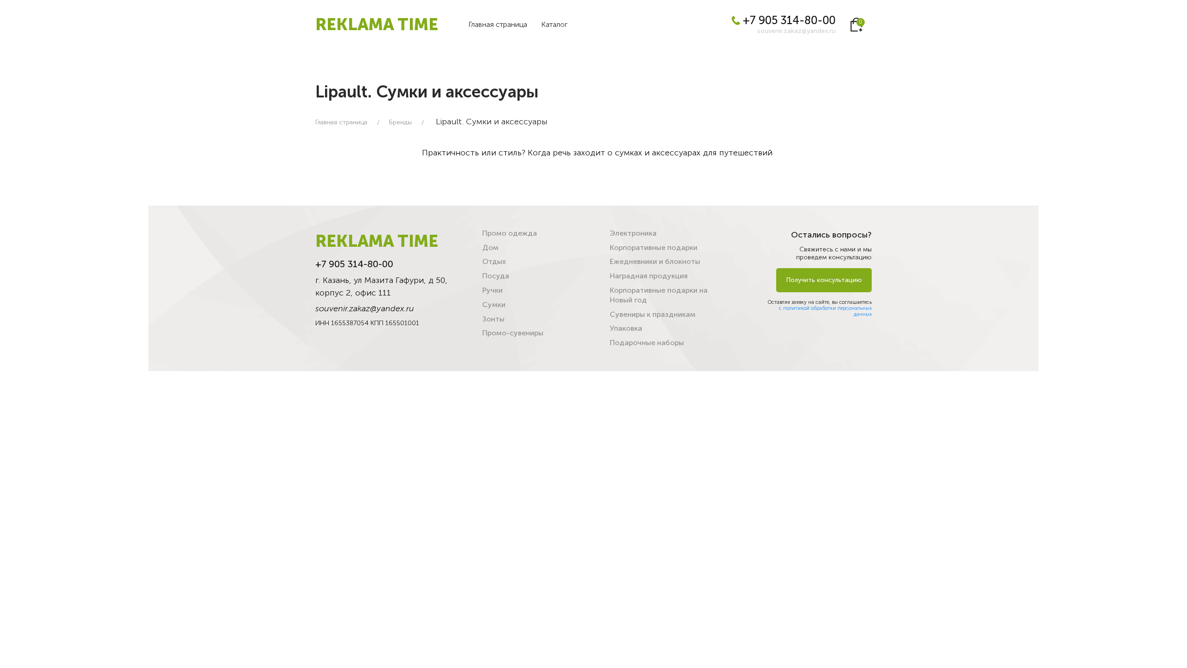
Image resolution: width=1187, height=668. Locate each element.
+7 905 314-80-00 (788, 20)
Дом (490, 247)
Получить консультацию (824, 280)
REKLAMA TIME (376, 24)
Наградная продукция (649, 275)
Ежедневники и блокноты (655, 261)
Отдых (494, 261)
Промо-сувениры (512, 332)
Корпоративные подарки (653, 247)
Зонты (493, 319)
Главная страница (497, 24)
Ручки (492, 290)
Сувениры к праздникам (653, 314)
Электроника (633, 233)
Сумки (493, 304)
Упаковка (626, 328)
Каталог (554, 24)
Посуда (495, 275)
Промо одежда (509, 233)
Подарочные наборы (647, 342)
